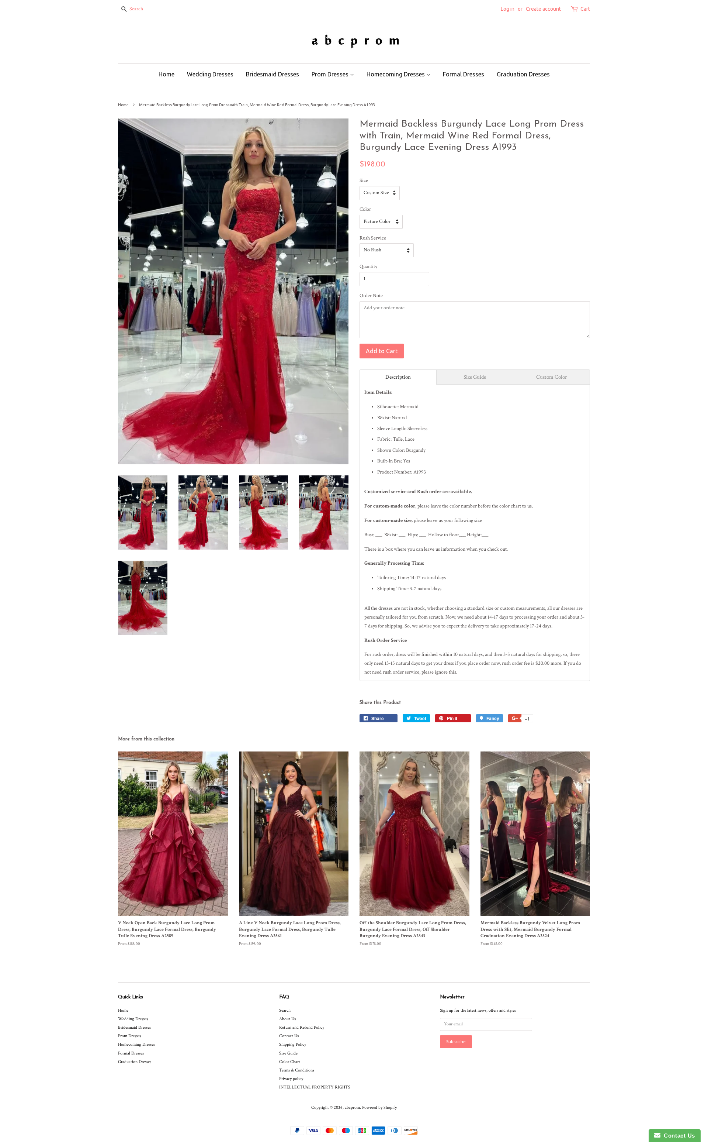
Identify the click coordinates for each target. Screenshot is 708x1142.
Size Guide (288, 1053)
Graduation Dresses (523, 74)
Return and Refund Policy (301, 1027)
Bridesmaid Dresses (272, 74)
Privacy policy (291, 1078)
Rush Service (373, 238)
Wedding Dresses (210, 74)
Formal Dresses (463, 74)
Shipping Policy (292, 1044)
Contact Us (289, 1036)
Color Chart (289, 1061)
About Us (287, 1019)
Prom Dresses (331, 74)
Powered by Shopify (379, 1107)
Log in (507, 9)
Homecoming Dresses (396, 74)
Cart (585, 9)
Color (365, 209)
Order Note (371, 295)
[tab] (398, 377)
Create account (543, 9)
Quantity (368, 266)
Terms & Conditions (296, 1070)
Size (364, 180)
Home (166, 74)
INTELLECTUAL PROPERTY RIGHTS (314, 1087)
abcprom (352, 1107)
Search (285, 1010)
